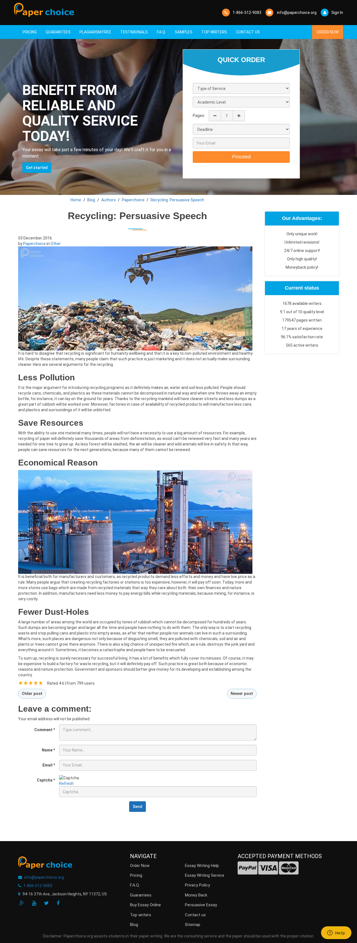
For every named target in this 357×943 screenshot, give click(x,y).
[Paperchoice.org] (44, 10)
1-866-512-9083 (247, 12)
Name (48, 750)
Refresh (66, 783)
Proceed (241, 157)
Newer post (242, 693)
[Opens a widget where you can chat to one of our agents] (336, 933)
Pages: (199, 115)
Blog (134, 924)
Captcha (46, 780)
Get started (37, 167)
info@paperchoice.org (44, 877)
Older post (32, 693)
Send (137, 806)
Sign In (337, 12)
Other (55, 243)
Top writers (140, 914)
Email (48, 765)
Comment (44, 730)
